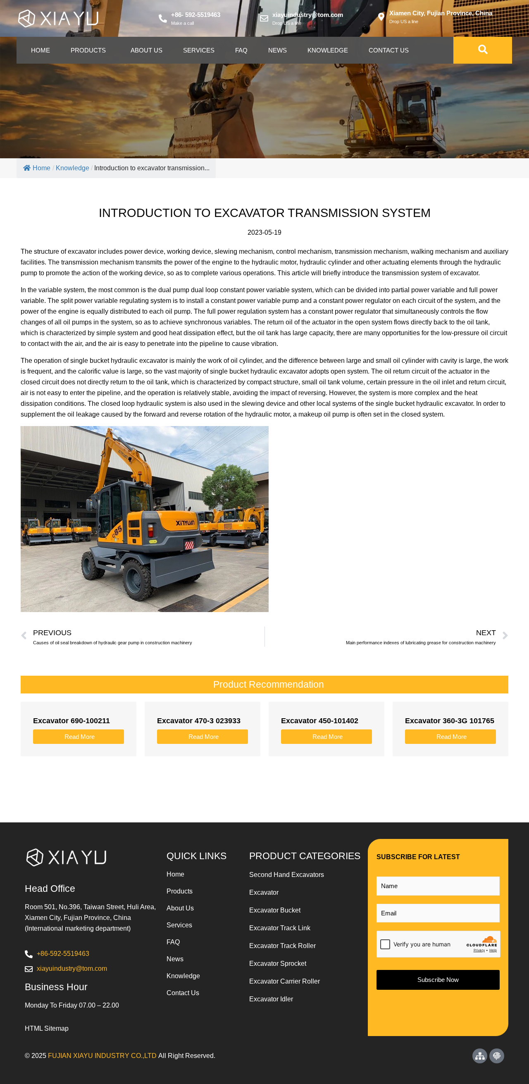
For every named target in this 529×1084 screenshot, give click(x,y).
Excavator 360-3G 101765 (449, 721)
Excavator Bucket (274, 910)
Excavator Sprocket (277, 963)
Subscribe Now (438, 979)
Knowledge (327, 50)
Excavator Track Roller (282, 945)
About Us (146, 50)
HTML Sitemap (47, 1028)
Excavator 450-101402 (319, 721)
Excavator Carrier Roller (284, 981)
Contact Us (389, 50)
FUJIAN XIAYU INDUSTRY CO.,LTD (102, 1055)
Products (88, 50)
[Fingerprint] (496, 1055)
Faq (241, 50)
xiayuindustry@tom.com (307, 14)
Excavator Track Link (279, 928)
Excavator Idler (271, 999)
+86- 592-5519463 (195, 14)
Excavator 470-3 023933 (199, 721)
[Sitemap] (479, 1055)
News (277, 50)
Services (198, 50)
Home (40, 50)
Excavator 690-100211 (71, 721)
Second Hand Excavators (286, 874)
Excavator (264, 892)
